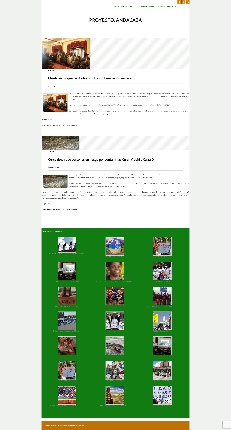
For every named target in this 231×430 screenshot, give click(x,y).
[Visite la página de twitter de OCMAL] (183, 2)
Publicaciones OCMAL (146, 6)
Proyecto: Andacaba (69, 125)
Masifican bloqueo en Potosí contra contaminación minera (89, 78)
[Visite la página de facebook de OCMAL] (179, 2)
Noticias (161, 6)
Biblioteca (171, 6)
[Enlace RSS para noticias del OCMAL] (187, 2)
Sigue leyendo (49, 120)
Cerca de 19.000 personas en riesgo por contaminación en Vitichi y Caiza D (101, 159)
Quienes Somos (127, 6)
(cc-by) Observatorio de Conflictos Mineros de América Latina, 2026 (64, 425)
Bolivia (51, 70)
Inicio (116, 6)
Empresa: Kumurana (52, 125)
